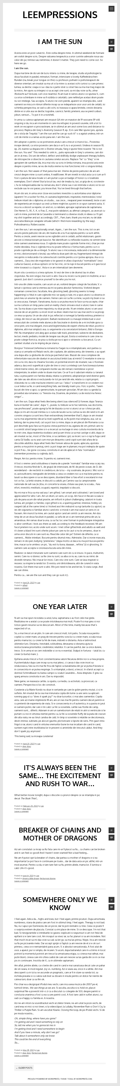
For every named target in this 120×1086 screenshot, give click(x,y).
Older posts (24, 1068)
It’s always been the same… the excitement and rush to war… (60, 775)
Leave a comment (21, 588)
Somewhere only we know (60, 903)
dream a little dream (30, 878)
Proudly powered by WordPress (43, 1079)
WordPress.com (84, 1079)
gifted (24, 585)
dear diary (26, 746)
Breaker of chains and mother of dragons (60, 834)
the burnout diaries (47, 878)
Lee (38, 582)
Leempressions (60, 14)
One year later (60, 606)
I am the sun (60, 41)
